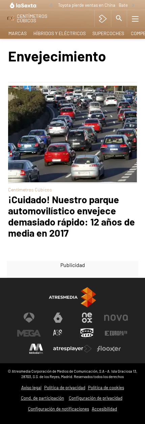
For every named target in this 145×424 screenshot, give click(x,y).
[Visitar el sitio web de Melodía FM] (36, 349)
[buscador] (119, 18)
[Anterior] (51, 5)
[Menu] (135, 19)
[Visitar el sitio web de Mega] (29, 333)
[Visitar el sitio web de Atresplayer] (72, 349)
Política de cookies (106, 387)
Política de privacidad (64, 387)
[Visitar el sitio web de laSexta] (58, 318)
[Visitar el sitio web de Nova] (116, 318)
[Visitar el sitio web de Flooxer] (109, 349)
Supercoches (108, 33)
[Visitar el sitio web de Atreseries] (58, 333)
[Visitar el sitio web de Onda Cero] (87, 333)
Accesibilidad (104, 409)
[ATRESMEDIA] (72, 297)
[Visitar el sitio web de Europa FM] (116, 333)
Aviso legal (31, 387)
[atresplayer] (102, 18)
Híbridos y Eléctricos (59, 33)
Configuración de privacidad (95, 398)
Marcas (17, 33)
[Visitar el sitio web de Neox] (87, 318)
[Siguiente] (133, 5)
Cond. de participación (42, 398)
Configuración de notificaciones (58, 409)
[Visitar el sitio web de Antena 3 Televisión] (29, 318)
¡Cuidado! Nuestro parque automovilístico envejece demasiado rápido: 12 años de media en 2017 (71, 216)
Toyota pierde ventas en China (86, 5)
